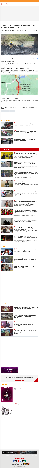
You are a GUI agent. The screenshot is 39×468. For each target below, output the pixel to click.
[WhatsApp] (6, 58)
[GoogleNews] (20, 461)
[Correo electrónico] (10, 58)
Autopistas (13, 111)
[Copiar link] (12, 58)
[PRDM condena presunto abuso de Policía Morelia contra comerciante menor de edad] (7, 155)
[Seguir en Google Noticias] (37, 58)
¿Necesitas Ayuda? (19, 458)
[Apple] (23, 461)
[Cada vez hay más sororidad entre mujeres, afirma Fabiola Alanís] (7, 184)
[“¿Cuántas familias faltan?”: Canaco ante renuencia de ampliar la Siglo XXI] (7, 133)
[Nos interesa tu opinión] (19, 452)
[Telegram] (8, 58)
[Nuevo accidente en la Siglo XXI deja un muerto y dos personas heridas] (7, 125)
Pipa (8, 111)
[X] (4, 58)
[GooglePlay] (25, 461)
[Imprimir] (15, 58)
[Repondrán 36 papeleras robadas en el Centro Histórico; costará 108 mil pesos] (7, 165)
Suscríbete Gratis (19, 380)
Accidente (3, 111)
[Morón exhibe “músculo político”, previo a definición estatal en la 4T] (7, 230)
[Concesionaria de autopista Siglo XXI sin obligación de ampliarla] (7, 141)
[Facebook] (1, 58)
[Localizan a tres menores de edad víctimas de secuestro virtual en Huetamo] (7, 221)
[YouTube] (18, 461)
